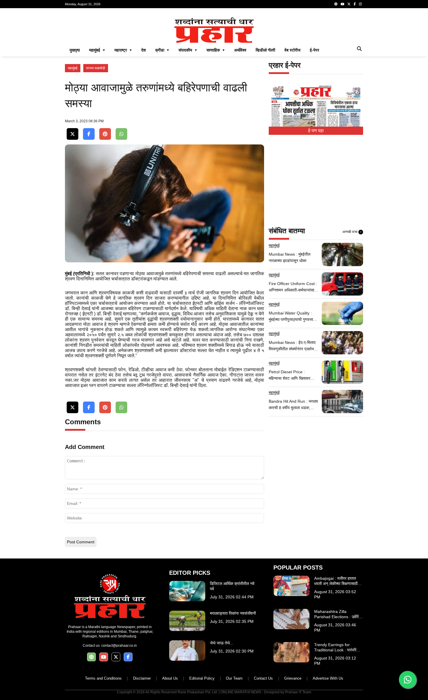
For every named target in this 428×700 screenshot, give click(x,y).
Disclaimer (142, 678)
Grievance (292, 678)
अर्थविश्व (240, 50)
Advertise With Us (328, 678)
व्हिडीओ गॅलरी (265, 50)
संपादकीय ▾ (187, 50)
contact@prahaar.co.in (119, 646)
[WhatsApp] (121, 134)
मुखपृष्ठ (75, 50)
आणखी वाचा (352, 232)
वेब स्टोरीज (292, 50)
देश (143, 50)
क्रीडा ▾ (162, 50)
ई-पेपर (314, 50)
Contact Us (263, 678)
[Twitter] (349, 4)
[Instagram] (360, 4)
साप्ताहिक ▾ (215, 50)
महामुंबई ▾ (97, 50)
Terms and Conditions (103, 678)
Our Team (234, 678)
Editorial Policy (202, 678)
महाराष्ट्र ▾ (123, 50)
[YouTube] (342, 4)
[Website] (335, 4)
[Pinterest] (105, 134)
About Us (170, 678)
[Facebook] (355, 4)
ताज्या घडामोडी (95, 68)
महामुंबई (72, 68)
